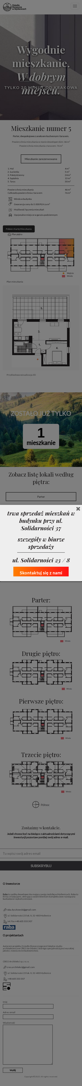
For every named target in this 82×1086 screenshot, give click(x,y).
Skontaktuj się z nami (41, 572)
